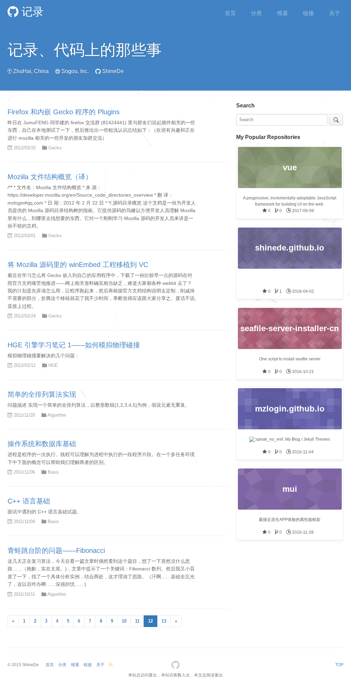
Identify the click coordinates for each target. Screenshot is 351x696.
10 (124, 621)
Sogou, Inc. (75, 71)
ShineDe (113, 71)
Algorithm (56, 415)
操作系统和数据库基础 (42, 444)
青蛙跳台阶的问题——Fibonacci (56, 550)
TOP (339, 664)
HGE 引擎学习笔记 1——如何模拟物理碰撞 (74, 345)
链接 (308, 13)
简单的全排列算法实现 (42, 394)
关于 (334, 13)
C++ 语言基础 (29, 501)
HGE (53, 365)
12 (150, 621)
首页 (230, 13)
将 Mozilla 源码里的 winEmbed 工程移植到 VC (78, 264)
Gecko (54, 147)
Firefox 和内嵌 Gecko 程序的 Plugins (64, 112)
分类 (256, 13)
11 (137, 621)
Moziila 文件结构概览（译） (50, 177)
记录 (31, 11)
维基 (282, 13)
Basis (53, 472)
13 (163, 621)
